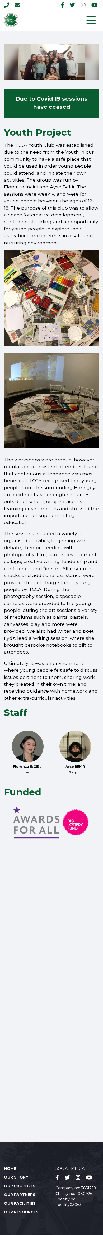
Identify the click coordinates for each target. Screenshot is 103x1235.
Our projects (19, 1186)
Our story (16, 1177)
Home (10, 1168)
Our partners (19, 1194)
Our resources (21, 1212)
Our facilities (20, 1203)
